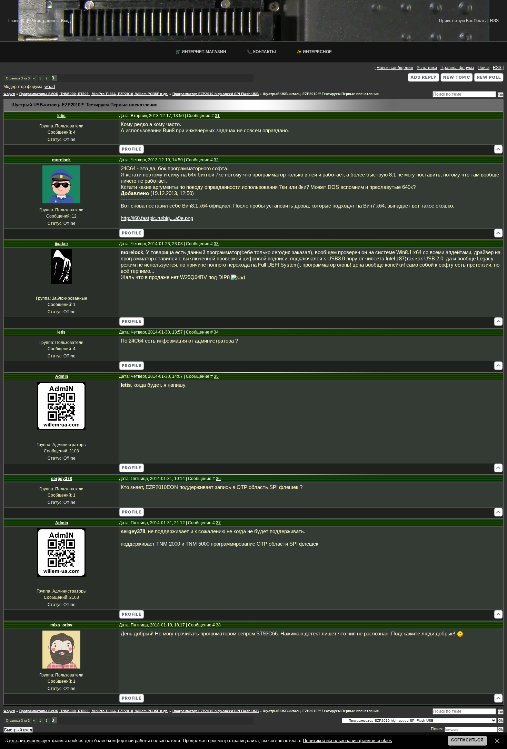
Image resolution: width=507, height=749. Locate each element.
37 (218, 522)
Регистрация (42, 20)
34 (216, 332)
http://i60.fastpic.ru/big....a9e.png (157, 218)
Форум (9, 94)
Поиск (483, 67)
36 (218, 478)
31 (217, 115)
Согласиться (467, 740)
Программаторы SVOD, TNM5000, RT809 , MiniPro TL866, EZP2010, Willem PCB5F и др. (93, 94)
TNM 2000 (168, 544)
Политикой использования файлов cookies (347, 740)
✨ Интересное (314, 51)
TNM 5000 (197, 544)
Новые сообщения (395, 67)
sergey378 (61, 478)
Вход (66, 20)
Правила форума (457, 67)
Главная (16, 20)
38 (218, 625)
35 (216, 376)
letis (61, 115)
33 (216, 243)
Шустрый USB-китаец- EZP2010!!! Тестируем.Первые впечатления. (321, 94)
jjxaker (61, 243)
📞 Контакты (261, 51)
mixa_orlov (61, 625)
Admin (61, 376)
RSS (494, 20)
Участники (427, 67)
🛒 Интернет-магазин (201, 51)
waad (49, 86)
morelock (61, 159)
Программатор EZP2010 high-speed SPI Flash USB (215, 94)
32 (216, 159)
